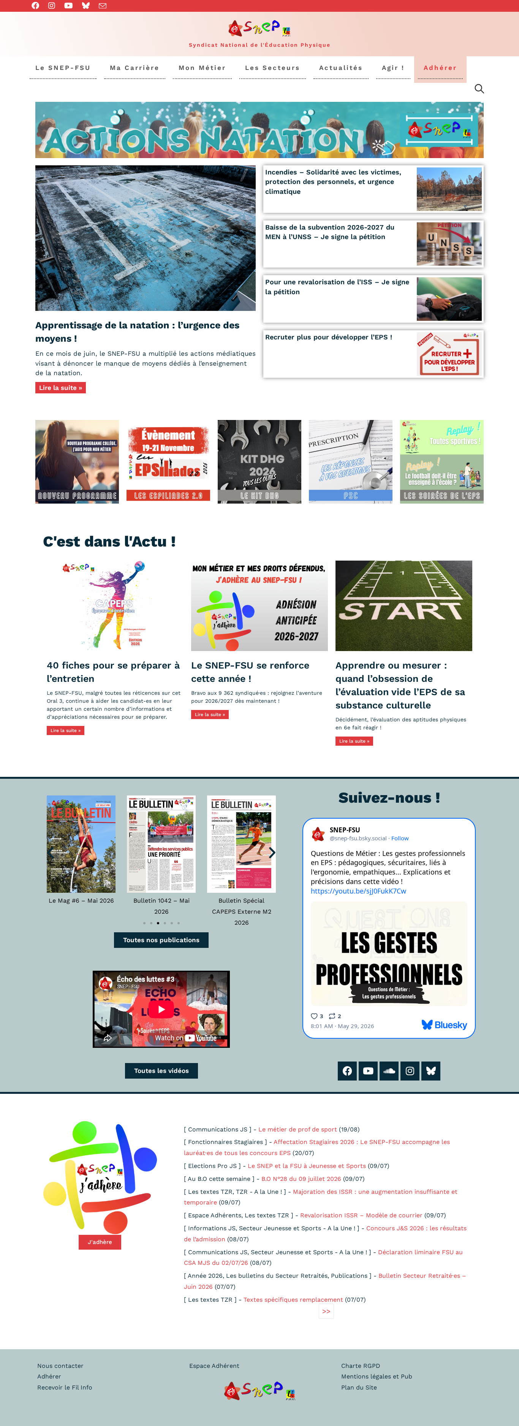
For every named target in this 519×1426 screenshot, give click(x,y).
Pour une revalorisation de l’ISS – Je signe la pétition (337, 286)
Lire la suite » (60, 387)
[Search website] (479, 90)
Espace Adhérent (214, 1365)
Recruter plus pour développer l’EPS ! (328, 337)
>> (326, 1311)
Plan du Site (359, 1387)
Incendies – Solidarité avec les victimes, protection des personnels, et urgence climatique (333, 181)
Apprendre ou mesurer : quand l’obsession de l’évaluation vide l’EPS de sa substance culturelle (400, 685)
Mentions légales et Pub (376, 1376)
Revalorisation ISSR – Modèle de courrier (361, 1215)
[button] (50, 852)
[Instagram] (409, 1071)
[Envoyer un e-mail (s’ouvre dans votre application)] (102, 6)
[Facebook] (347, 1071)
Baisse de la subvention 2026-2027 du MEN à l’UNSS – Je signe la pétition (329, 232)
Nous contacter (60, 1365)
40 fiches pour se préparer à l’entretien (113, 672)
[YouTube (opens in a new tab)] (69, 6)
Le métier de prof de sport (297, 1129)
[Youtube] (368, 1071)
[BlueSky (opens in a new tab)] (86, 6)
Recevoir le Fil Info (64, 1387)
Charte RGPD (360, 1365)
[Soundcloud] (389, 1071)
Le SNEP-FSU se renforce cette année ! (250, 672)
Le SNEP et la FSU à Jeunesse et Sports (307, 1165)
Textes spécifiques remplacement (293, 1299)
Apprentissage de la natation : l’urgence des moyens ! (137, 332)
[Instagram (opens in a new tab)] (52, 6)
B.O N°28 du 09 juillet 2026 (301, 1178)
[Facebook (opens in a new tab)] (38, 6)
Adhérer (49, 1376)
